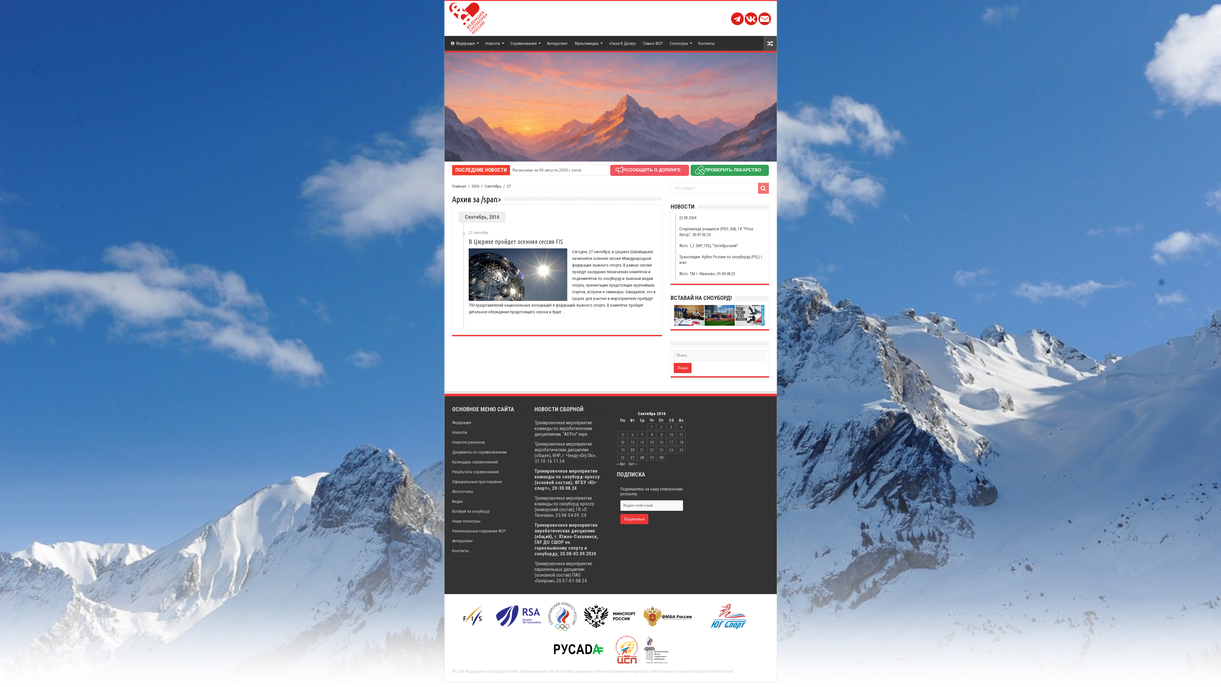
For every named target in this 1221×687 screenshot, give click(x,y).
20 (632, 450)
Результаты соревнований (475, 471)
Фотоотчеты (462, 491)
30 (661, 457)
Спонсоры (679, 43)
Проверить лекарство (733, 169)
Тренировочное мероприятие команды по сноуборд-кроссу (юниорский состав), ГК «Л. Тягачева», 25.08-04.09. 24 (564, 506)
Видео (457, 501)
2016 (475, 186)
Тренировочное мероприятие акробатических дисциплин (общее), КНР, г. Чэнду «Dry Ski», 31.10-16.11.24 (565, 452)
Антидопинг (557, 43)
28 (642, 457)
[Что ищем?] (763, 188)
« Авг (621, 463)
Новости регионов (468, 442)
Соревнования (523, 43)
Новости (492, 43)
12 (622, 442)
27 (632, 457)
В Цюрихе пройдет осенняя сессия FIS (516, 241)
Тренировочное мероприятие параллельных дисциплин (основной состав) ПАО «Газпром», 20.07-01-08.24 (563, 572)
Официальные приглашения (477, 481)
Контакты (706, 43)
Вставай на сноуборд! (471, 511)
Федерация (465, 43)
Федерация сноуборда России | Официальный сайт (509, 671)
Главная (459, 186)
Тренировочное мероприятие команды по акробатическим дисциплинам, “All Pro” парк (563, 428)
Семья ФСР (653, 43)
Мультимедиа (587, 43)
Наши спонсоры (466, 521)
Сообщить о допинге (653, 169)
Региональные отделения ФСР (479, 531)
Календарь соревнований (475, 462)
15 (652, 442)
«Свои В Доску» (622, 43)
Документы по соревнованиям (479, 452)
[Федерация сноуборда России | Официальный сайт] (468, 17)
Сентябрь (493, 186)
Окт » (632, 463)
